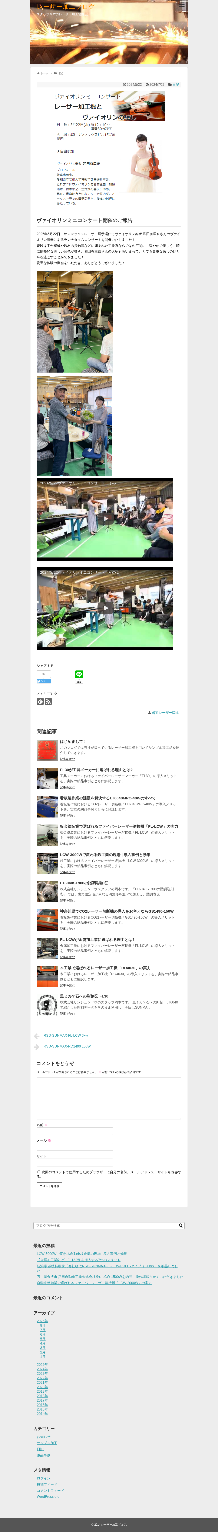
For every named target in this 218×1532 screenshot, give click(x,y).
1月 (43, 1357)
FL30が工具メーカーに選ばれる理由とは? (96, 770)
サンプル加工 (47, 1443)
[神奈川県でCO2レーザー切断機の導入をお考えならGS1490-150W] (47, 920)
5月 (43, 1339)
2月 (43, 1352)
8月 (43, 1325)
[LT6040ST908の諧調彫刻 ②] (47, 891)
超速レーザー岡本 (165, 713)
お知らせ (43, 1437)
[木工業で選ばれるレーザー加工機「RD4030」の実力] (47, 976)
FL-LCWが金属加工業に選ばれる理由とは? (97, 939)
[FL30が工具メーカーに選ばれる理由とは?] (47, 778)
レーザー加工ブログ (66, 6)
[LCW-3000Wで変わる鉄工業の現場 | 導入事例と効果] (47, 863)
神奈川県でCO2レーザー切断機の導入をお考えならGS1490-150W (117, 911)
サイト (42, 1156)
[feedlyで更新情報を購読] (40, 701)
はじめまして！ (73, 741)
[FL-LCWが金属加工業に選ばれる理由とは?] (47, 948)
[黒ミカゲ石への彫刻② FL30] (47, 1005)
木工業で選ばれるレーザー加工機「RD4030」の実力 (105, 968)
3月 (43, 1348)
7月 (43, 1330)
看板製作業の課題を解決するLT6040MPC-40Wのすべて (108, 798)
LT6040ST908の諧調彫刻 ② (84, 883)
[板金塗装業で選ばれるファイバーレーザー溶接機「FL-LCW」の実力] (47, 835)
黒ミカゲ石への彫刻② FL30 (84, 996)
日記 (175, 84)
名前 (42, 1125)
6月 (43, 1334)
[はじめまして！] (47, 750)
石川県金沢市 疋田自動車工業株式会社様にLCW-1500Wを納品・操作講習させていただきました (110, 1277)
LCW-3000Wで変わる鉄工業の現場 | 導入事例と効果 (105, 855)
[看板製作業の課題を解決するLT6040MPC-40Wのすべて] (47, 806)
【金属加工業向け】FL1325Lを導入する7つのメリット (78, 1260)
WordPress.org (48, 1496)
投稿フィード (47, 1484)
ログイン (43, 1478)
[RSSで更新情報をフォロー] (48, 701)
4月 (43, 1343)
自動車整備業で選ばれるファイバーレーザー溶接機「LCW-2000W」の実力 (94, 1283)
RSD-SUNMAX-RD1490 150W (67, 1046)
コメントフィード (50, 1490)
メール (44, 1140)
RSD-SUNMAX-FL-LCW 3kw (66, 1035)
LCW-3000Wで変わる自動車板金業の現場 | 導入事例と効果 (82, 1254)
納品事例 (43, 1455)
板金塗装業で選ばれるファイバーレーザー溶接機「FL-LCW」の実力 (119, 826)
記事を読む (67, 759)
